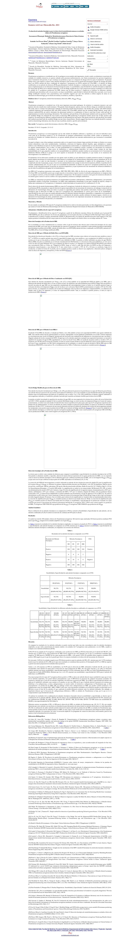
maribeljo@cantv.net (52, 57)
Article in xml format (96, 39)
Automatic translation (96, 50)
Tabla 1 (32, 524)
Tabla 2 (95, 524)
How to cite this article (97, 44)
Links (60, 723)
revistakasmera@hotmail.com (70, 935)
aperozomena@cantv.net (35, 52)
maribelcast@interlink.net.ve (37, 57)
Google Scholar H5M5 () (99, 30)
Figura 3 (102, 345)
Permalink (93, 70)
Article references (95, 41)
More (91, 64)
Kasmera (32, 20)
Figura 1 (68, 250)
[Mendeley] (88, 64)
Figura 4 (88, 408)
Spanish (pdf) (94, 36)
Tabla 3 (82, 526)
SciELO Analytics (95, 27)
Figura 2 (43, 292)
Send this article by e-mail (98, 53)
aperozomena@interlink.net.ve (53, 52)
